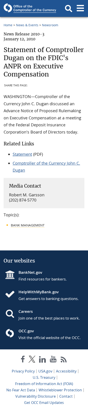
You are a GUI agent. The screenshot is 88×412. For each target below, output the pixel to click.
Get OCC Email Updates (44, 402)
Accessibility (66, 371)
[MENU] (80, 8)
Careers (26, 311)
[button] (68, 8)
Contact (66, 396)
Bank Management (27, 225)
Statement (22, 154)
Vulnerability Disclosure (35, 396)
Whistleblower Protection (60, 390)
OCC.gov (26, 330)
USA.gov (45, 371)
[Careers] (11, 314)
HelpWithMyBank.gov (39, 291)
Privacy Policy (23, 371)
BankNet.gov (30, 272)
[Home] (11, 294)
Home (8, 25)
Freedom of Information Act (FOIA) (44, 383)
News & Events (27, 25)
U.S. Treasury (44, 377)
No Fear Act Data (20, 390)
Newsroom (50, 25)
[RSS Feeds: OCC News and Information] (63, 360)
